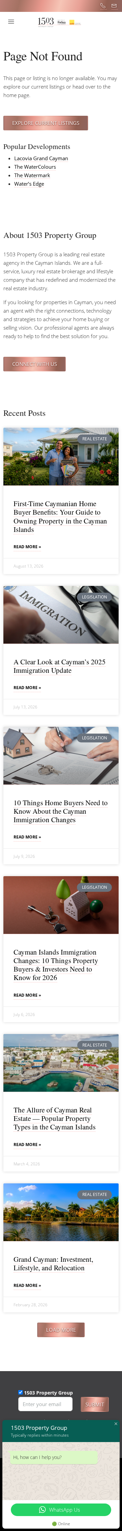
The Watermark (32, 175)
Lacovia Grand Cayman (41, 158)
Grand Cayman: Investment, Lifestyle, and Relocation (53, 1263)
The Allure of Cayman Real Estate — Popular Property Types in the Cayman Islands (55, 1118)
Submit (94, 1404)
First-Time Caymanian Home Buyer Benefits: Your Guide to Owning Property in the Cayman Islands (60, 516)
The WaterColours (35, 166)
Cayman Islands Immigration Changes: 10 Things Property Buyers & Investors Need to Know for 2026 (56, 964)
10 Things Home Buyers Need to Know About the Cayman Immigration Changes (61, 811)
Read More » (27, 547)
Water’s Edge (29, 183)
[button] (61, 1330)
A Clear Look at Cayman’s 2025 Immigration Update (60, 666)
